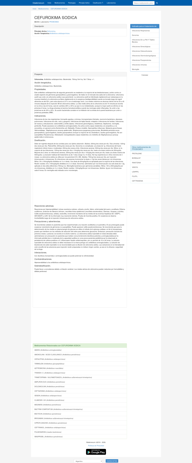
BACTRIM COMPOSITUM (58, 409)
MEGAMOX (47, 405)
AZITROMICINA (48, 368)
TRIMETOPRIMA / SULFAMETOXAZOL (63, 377)
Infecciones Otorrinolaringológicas (144, 55)
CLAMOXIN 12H (49, 400)
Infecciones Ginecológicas (141, 46)
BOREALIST (136, 158)
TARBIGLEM (49, 364)
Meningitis (135, 69)
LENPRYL (135, 172)
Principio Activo (84, 3)
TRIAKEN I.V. (49, 373)
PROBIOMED (54, 22)
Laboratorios (111, 3)
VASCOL (135, 167)
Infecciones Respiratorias (141, 30)
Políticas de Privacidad (96, 445)
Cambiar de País (112, 461)
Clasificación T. (98, 3)
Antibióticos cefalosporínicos (60, 33)
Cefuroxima (51, 31)
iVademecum (38, 2)
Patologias (72, 3)
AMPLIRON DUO (49, 382)
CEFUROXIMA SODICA (59, 9)
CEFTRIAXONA (137, 181)
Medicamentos (60, 3)
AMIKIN (48, 350)
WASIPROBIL (48, 436)
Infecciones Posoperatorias (141, 60)
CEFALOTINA (49, 359)
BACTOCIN (47, 414)
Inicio (49, 3)
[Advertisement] (80, 54)
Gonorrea (135, 35)
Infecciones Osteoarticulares (142, 51)
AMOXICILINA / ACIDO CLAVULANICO (57, 354)
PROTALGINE (137, 153)
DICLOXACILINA (49, 386)
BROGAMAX (53, 418)
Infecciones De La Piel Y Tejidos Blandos (143, 41)
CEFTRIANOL (50, 427)
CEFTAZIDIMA (50, 391)
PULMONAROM (47, 432)
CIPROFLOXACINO (50, 423)
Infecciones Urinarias (139, 65)
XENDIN (48, 395)
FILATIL (135, 176)
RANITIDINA (136, 162)
